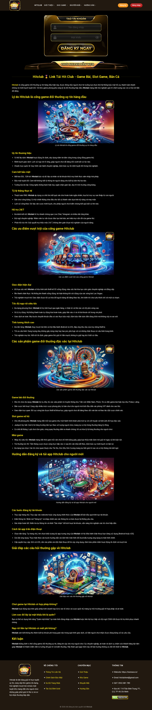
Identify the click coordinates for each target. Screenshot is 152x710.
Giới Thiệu (48, 5)
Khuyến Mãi (75, 5)
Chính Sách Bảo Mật (54, 677)
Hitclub (38, 5)
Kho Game (61, 5)
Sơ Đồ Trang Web (53, 683)
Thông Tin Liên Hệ (53, 672)
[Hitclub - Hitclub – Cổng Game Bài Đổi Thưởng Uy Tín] (20, 5)
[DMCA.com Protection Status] (120, 697)
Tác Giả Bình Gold (53, 689)
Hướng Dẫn (89, 5)
